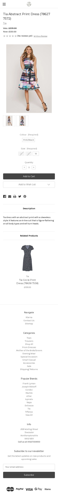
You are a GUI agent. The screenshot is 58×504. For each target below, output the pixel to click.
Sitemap (29, 323)
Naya (29, 402)
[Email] (9, 196)
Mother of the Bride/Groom (29, 350)
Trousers (29, 341)
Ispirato (29, 399)
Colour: (29, 134)
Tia (29, 408)
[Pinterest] (24, 196)
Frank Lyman (29, 383)
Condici (29, 390)
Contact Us (29, 320)
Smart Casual (29, 360)
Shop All (29, 344)
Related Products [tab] (29, 235)
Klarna (29, 317)
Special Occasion (29, 356)
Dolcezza (29, 405)
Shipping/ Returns (29, 369)
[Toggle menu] (4, 4)
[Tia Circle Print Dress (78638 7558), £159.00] (27, 258)
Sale (29, 366)
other (29, 396)
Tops (29, 338)
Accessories (29, 363)
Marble (29, 393)
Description (29, 208)
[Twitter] (19, 196)
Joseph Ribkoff (29, 386)
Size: (29, 148)
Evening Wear (29, 353)
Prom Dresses (29, 347)
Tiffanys (29, 412)
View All (29, 415)
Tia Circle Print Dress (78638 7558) (27, 282)
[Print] (14, 196)
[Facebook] (4, 196)
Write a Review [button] (40, 36)
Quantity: (29, 162)
